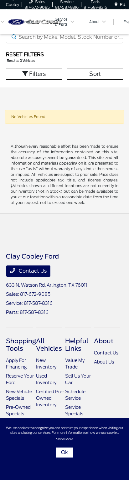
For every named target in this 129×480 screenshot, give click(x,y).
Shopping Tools (21, 344)
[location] (116, 4)
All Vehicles (49, 344)
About (103, 341)
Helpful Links (76, 344)
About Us (104, 361)
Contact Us (32, 271)
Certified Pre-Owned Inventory (50, 398)
